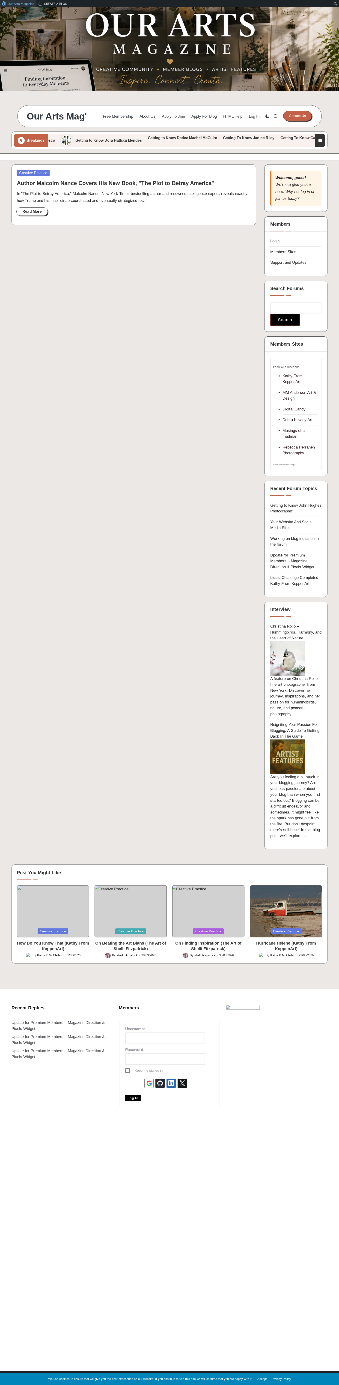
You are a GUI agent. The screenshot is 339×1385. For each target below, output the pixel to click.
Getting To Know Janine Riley (212, 138)
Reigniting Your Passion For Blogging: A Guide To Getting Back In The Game (294, 730)
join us (281, 198)
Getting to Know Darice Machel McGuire (145, 138)
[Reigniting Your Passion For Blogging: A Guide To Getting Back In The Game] (287, 756)
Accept (262, 1379)
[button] (297, 116)
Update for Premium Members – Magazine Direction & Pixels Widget (292, 561)
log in (305, 191)
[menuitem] (18, 3)
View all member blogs (284, 465)
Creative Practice (33, 173)
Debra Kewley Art (297, 420)
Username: (135, 1029)
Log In (133, 1098)
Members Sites (283, 252)
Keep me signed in (149, 1070)
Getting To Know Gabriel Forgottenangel (279, 138)
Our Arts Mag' (57, 116)
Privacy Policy (281, 1379)
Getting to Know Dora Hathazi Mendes (72, 140)
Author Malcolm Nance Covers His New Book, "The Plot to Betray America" (115, 183)
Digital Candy (294, 409)
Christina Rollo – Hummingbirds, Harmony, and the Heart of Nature (295, 632)
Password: (135, 1049)
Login (275, 241)
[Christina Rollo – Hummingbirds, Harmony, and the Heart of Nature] (287, 658)
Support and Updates (288, 262)
